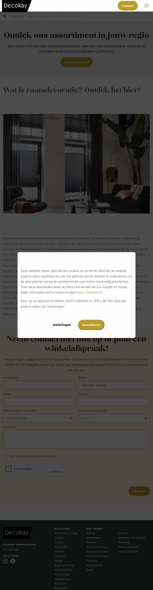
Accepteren (91, 325)
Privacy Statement (88, 292)
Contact (128, 6)
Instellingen (62, 325)
